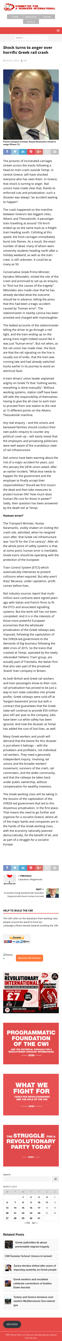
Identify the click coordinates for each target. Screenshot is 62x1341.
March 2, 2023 (12, 60)
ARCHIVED (12, 1324)
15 (23, 1207)
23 (31, 1212)
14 (15, 1207)
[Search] (55, 1179)
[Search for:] (31, 37)
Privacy (31, 21)
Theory (15, 16)
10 (39, 1202)
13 (7, 1207)
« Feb (27, 1222)
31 (39, 1218)
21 (15, 1212)
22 (23, 1212)
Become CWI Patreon (29, 957)
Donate (47, 16)
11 (47, 1202)
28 (15, 1218)
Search (6, 1174)
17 (39, 1207)
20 (7, 1212)
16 (31, 1207)
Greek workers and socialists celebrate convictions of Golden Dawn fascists (32, 1283)
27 (7, 1218)
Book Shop (31, 16)
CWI (25, 60)
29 (23, 1218)
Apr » (35, 1222)
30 (31, 1218)
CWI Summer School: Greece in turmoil (28, 1256)
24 (39, 1212)
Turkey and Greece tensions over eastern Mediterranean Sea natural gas (34, 1301)
